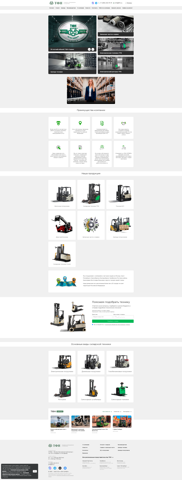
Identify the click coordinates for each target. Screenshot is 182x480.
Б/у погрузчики (104, 450)
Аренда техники (122, 447)
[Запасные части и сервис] (91, 224)
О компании (85, 444)
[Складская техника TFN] (91, 193)
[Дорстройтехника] (62, 224)
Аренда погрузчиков (124, 450)
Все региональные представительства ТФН (96, 457)
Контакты (85, 450)
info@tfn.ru (118, 3)
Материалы (126, 411)
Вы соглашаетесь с (112, 324)
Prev (89, 49)
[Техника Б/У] (120, 193)
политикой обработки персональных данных (117, 324)
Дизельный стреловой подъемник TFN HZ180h (78, 430)
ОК (35, 471)
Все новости (106, 411)
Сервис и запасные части (107, 447)
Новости (84, 447)
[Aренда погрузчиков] (120, 224)
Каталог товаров (105, 444)
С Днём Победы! (117, 429)
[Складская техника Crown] (62, 253)
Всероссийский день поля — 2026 (59, 430)
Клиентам (116, 411)
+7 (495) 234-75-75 (53, 463)
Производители (122, 444)
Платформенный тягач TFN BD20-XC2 (100, 430)
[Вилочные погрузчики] (62, 193)
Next (92, 49)
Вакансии (85, 453)
